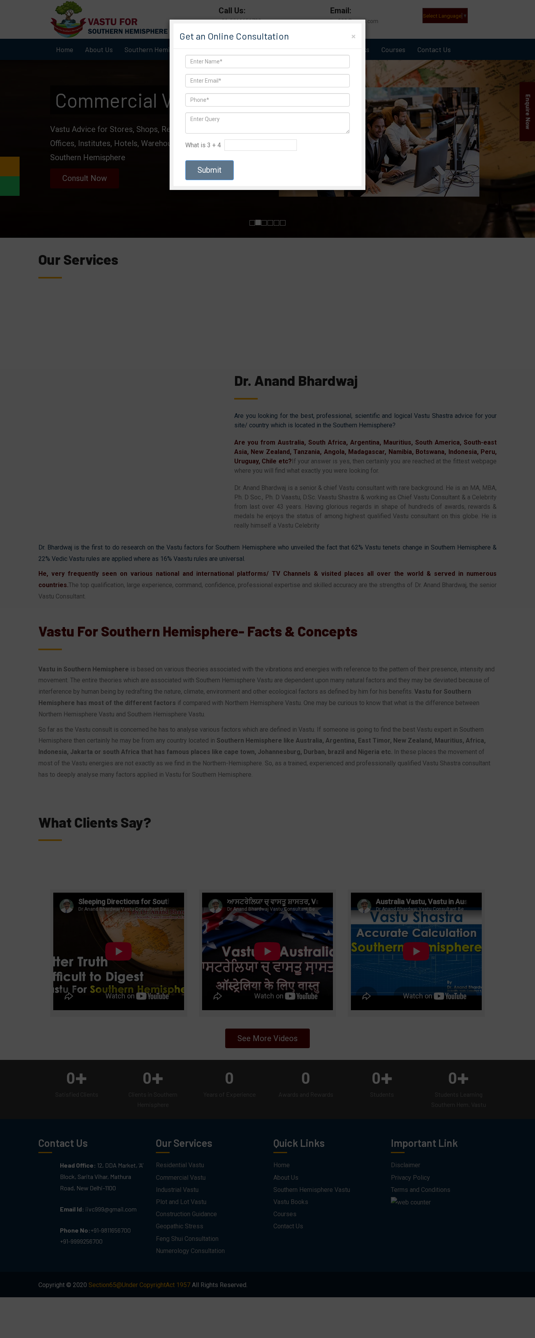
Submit (209, 170)
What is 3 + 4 (203, 145)
